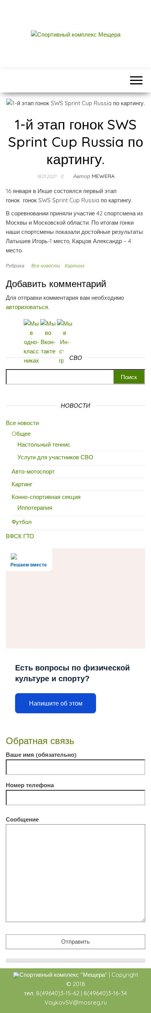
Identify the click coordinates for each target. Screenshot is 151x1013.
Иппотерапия (34, 507)
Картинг (74, 266)
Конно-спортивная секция (46, 497)
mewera (103, 176)
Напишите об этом (55, 703)
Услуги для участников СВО (55, 457)
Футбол (22, 522)
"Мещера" (94, 974)
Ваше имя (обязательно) (41, 754)
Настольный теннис (43, 444)
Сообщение (22, 819)
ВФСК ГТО (20, 536)
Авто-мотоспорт (33, 471)
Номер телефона (30, 785)
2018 (79, 984)
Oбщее (21, 433)
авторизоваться (27, 307)
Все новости (45, 266)
